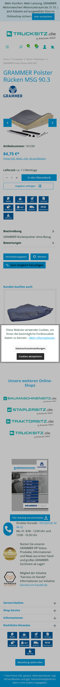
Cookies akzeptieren (30, 356)
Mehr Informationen (42, 338)
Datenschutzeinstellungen (30, 348)
